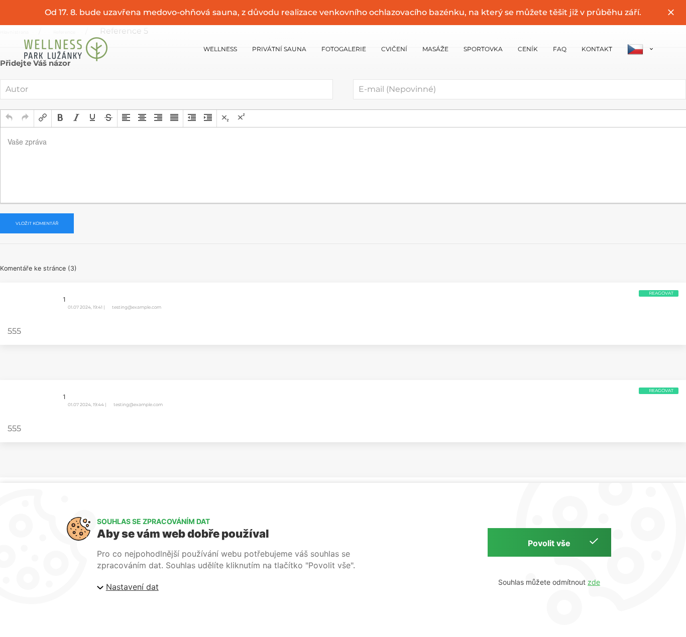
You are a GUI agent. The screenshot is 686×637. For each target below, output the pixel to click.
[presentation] (9, 118)
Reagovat (661, 293)
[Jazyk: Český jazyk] (641, 49)
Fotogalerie (343, 49)
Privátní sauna (279, 49)
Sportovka (483, 49)
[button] (9, 118)
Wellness (220, 49)
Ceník (528, 49)
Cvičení (394, 49)
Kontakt (597, 49)
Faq (559, 49)
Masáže (435, 49)
